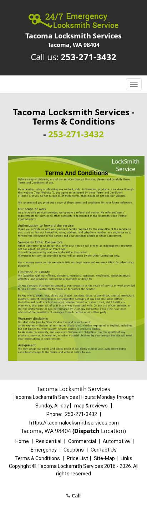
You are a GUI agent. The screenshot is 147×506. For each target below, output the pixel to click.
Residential (48, 441)
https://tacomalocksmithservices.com (74, 423)
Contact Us (104, 450)
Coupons (74, 450)
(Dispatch (86, 431)
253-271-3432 (88, 57)
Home (22, 441)
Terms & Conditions (37, 458)
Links (126, 458)
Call (75, 495)
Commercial (82, 441)
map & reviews (91, 406)
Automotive (116, 441)
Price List (77, 458)
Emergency (44, 450)
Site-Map (104, 458)
